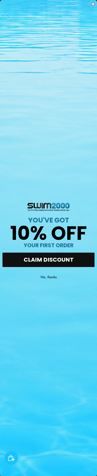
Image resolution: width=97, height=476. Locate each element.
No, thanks (49, 277)
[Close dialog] (93, 4)
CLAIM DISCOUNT (49, 260)
